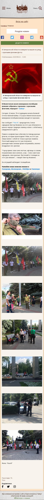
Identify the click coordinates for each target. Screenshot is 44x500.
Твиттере (36, 169)
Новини (11, 26)
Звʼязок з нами (23, 498)
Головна (4, 26)
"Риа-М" (16, 123)
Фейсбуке (26, 169)
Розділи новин (22, 31)
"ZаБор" (21, 109)
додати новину (22, 43)
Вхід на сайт (22, 21)
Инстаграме (16, 169)
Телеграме (6, 169)
